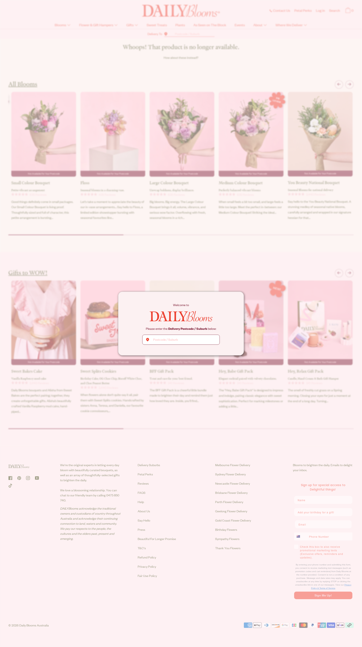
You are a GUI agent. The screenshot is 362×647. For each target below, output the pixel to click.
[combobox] (181, 340)
